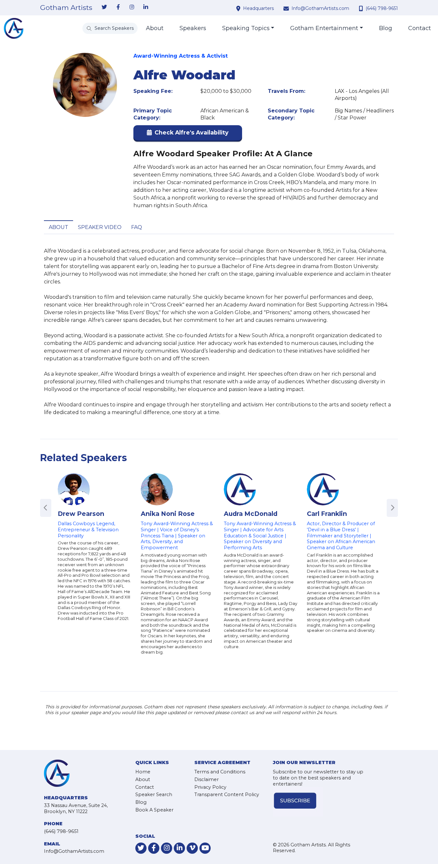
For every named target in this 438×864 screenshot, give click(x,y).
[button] (187, 134)
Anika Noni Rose (168, 514)
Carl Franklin (327, 514)
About (155, 28)
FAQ (136, 227)
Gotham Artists (66, 8)
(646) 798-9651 (382, 8)
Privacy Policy (210, 787)
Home (142, 772)
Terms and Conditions (219, 772)
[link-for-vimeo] (192, 848)
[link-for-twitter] (104, 7)
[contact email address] (287, 8)
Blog (385, 28)
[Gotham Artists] (13, 28)
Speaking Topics (246, 28)
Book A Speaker (154, 810)
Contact (419, 28)
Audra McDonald (250, 514)
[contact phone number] (362, 8)
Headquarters (258, 8)
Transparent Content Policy (226, 794)
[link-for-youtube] (205, 848)
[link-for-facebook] (118, 7)
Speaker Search (153, 794)
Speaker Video (100, 227)
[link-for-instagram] (131, 7)
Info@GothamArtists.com (320, 8)
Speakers (193, 28)
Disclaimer (206, 779)
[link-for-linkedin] (145, 7)
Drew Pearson (81, 514)
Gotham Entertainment (324, 28)
